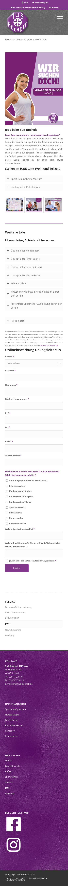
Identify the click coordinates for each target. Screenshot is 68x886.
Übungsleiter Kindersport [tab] (25, 250)
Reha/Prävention (17, 523)
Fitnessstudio (16, 518)
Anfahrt (9, 782)
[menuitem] (25, 2)
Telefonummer (13, 455)
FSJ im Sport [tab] (17, 320)
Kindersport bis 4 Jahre (20, 491)
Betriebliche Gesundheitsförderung (29, 7)
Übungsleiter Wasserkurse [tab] (25, 275)
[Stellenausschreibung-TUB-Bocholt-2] (34, 205)
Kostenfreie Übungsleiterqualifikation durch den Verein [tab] (35, 293)
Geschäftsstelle (12, 765)
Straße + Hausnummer (17, 399)
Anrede (9, 356)
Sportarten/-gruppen (15, 709)
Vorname (10, 370)
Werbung (9, 635)
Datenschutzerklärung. (49, 345)
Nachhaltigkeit (41, 2)
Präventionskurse (13, 725)
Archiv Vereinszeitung (15, 612)
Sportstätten (11, 776)
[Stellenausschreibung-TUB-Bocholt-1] (14, 205)
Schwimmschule (17, 485)
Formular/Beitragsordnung (18, 607)
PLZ (7, 413)
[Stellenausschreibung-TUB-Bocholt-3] (53, 205)
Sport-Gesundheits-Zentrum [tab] (26, 178)
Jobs (26, 2)
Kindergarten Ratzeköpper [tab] (25, 187)
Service (8, 760)
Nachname (11, 384)
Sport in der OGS (17, 507)
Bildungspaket (12, 617)
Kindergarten (11, 735)
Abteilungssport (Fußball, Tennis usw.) (28, 480)
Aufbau (8, 771)
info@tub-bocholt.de (22, 683)
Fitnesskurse (15, 512)
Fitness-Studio (12, 714)
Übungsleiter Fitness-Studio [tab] (26, 267)
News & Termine (13, 629)
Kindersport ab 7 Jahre (20, 502)
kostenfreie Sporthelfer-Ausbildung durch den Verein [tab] (36, 305)
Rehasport (10, 730)
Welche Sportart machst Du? (20, 529)
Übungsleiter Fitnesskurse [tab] (25, 258)
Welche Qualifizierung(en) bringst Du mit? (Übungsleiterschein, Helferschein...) (33, 545)
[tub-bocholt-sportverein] (17, 22)
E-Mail (9, 441)
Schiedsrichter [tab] (19, 283)
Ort (7, 427)
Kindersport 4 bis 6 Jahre (21, 496)
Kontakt (55, 7)
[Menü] (58, 16)
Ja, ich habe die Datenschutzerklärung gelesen (32, 560)
